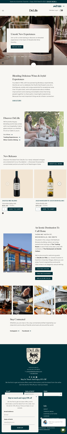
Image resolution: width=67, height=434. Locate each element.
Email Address (8, 411)
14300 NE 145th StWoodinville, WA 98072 (33, 368)
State (45, 391)
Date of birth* (29, 391)
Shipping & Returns (50, 413)
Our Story (16, 100)
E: (33, 371)
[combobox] (51, 394)
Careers (46, 416)
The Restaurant (44, 273)
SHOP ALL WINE (56, 164)
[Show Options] (60, 394)
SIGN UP (20, 428)
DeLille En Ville (43, 278)
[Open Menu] (3, 10)
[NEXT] (59, 184)
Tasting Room (43, 269)
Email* (8, 391)
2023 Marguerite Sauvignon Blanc (50, 201)
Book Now (17, 47)
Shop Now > (52, 1)
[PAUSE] (3, 63)
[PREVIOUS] (7, 184)
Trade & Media (49, 411)
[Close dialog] (36, 396)
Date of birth (8, 419)
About (46, 409)
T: (33, 373)
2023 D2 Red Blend (9, 201)
